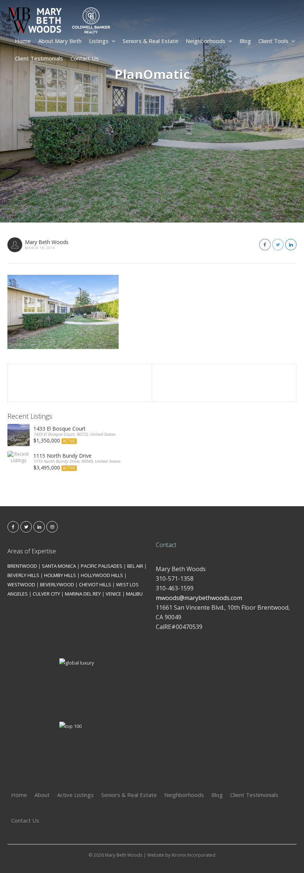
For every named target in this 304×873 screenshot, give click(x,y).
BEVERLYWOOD (57, 584)
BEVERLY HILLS (23, 575)
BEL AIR (135, 566)
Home (23, 41)
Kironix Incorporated (193, 855)
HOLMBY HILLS (60, 575)
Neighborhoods (205, 41)
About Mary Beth (60, 41)
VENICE (113, 593)
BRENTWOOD (22, 566)
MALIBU (134, 593)
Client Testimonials (39, 58)
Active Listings (75, 794)
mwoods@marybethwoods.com (199, 598)
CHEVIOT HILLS (95, 584)
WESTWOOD (21, 584)
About (42, 794)
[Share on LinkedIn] (291, 244)
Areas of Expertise (31, 551)
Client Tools (273, 41)
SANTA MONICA (59, 566)
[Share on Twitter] (278, 244)
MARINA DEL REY (83, 593)
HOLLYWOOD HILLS (102, 575)
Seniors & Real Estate (150, 41)
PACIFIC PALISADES (101, 566)
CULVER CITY (46, 593)
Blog (245, 41)
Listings (99, 41)
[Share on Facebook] (265, 244)
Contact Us (84, 58)
